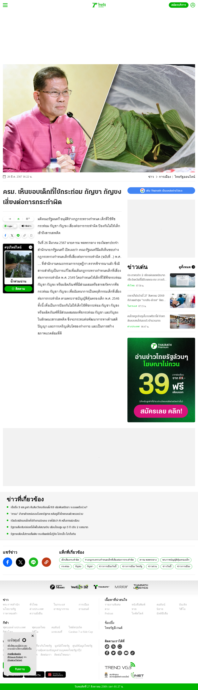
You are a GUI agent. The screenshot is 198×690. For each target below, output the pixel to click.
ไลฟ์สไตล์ (136, 613)
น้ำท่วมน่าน (18, 281)
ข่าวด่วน (149, 566)
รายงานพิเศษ (112, 604)
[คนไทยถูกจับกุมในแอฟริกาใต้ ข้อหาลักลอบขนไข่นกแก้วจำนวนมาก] (182, 321)
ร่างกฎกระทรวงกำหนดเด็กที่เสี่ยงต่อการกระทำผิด (108, 559)
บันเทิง (182, 604)
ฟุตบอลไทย (36, 627)
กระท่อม (65, 566)
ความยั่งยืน (35, 613)
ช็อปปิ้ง (109, 622)
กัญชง (78, 566)
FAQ (90, 645)
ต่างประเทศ (133, 326)
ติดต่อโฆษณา (56, 654)
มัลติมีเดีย (161, 613)
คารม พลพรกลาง (146, 559)
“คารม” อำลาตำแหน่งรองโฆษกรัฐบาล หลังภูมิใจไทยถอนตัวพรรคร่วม (47, 513)
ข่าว (155, 176)
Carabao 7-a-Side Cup (78, 631)
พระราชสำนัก (10, 604)
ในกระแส (131, 306)
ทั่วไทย (130, 285)
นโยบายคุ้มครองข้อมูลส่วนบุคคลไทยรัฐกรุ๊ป (43, 650)
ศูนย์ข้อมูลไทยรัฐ (76, 645)
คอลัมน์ (160, 604)
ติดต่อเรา (41, 654)
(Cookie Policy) (15, 660)
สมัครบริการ (179, 4)
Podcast (110, 613)
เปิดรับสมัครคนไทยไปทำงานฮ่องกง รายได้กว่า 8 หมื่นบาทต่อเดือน (45, 520)
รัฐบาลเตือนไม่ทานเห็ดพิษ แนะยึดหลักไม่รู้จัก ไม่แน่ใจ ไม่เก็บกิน (43, 533)
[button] (5, 235)
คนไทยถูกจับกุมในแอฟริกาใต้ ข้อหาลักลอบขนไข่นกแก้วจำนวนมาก (146, 318)
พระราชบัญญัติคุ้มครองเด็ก (173, 559)
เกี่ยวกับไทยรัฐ (40, 645)
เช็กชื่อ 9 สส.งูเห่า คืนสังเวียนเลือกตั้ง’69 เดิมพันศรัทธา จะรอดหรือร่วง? (49, 507)
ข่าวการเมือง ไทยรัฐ (129, 566)
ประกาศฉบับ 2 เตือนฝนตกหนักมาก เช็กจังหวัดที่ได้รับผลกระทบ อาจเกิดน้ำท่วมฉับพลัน (146, 278)
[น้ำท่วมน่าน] (18, 264)
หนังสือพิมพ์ (137, 604)
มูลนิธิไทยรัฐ (57, 645)
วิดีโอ (182, 609)
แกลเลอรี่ (53, 631)
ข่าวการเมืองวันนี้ (106, 566)
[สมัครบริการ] (161, 380)
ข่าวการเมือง (178, 566)
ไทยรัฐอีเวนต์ (112, 627)
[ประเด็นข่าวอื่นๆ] (30, 247)
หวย (133, 609)
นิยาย (159, 609)
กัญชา (90, 566)
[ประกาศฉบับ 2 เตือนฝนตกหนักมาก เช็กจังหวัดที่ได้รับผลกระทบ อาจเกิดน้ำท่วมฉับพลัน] (182, 280)
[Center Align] (33, 635)
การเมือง (168, 176)
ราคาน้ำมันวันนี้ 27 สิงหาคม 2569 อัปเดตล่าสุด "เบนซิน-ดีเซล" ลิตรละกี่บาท (146, 298)
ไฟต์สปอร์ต (71, 627)
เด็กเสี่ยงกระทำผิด (70, 559)
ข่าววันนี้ (162, 566)
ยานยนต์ (82, 609)
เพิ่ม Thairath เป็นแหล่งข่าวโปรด (164, 190)
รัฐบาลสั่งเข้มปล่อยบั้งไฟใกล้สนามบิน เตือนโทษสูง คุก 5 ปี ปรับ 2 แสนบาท (49, 527)
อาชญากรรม (59, 609)
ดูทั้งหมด (185, 266)
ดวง (107, 609)
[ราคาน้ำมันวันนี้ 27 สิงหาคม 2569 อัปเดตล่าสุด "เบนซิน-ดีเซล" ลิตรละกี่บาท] (182, 301)
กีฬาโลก (7, 631)
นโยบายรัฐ (8, 609)
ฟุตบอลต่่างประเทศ (13, 627)
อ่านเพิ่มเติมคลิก (15, 655)
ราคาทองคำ (9, 613)
